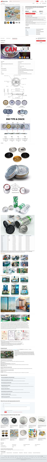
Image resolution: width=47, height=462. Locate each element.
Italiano (22, 457)
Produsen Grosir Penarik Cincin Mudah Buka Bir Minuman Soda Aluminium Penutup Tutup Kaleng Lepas (23, 439)
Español (15, 457)
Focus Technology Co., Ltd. (21, 458)
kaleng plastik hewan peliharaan (27, 444)
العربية (29, 457)
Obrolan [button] (42, 13)
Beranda (1, 4)
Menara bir (2, 444)
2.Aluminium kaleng (14, 445)
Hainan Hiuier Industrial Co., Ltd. (30, 8)
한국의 (27, 457)
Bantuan (37, 3)
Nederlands (32, 457)
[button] (35, 1)
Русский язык (25, 457)
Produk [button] (11, 1)
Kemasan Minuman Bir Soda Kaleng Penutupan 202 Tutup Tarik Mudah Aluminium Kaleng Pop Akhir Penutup (13, 439)
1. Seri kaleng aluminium (3, 445)
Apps (40, 3)
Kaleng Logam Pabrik (3, 452)
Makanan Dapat (25, 452)
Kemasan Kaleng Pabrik (15, 452)
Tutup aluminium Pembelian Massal (36, 452)
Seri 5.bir (36, 445)
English (4, 457)
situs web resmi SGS (15, 349)
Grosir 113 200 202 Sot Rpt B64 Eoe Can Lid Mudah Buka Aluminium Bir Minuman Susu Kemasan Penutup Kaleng (5, 439)
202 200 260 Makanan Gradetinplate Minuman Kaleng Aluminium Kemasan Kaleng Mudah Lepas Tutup (23, 426)
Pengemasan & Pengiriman (11, 4)
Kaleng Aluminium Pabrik (9, 452)
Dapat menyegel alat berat (37, 444)
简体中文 (6, 457)
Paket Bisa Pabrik (21, 452)
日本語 (10, 457)
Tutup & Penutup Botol (17, 4)
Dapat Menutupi (30, 452)
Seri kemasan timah (14, 444)
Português (20, 457)
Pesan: (3, 406)
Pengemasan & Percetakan (5, 4)
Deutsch (17, 457)
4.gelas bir (25, 445)
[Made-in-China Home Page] (4, 1)
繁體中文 (8, 457)
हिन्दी (34, 457)
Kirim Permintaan (30, 13)
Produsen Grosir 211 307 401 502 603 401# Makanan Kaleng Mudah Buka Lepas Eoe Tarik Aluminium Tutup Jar (32, 426)
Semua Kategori (3, 3)
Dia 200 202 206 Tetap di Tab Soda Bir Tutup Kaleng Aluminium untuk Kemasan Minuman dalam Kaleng (42, 439)
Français (13, 457)
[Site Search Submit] (37, 1)
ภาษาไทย (36, 457)
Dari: (3, 403)
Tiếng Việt (41, 457)
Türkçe (38, 457)
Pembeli (33, 3)
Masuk (45, 1)
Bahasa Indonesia (44, 457)
